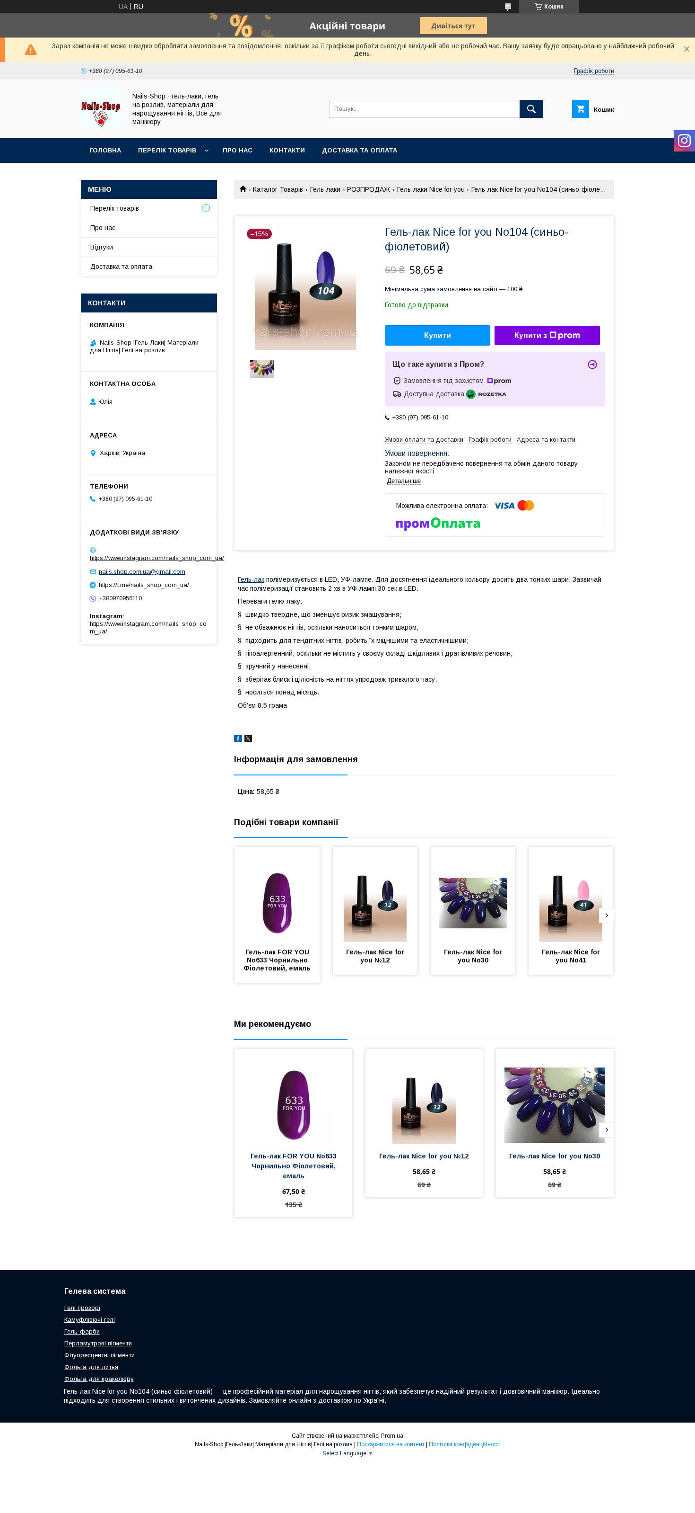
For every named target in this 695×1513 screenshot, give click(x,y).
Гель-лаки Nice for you (431, 189)
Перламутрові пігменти (98, 1343)
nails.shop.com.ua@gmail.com (142, 571)
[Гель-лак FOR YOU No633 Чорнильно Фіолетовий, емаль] (277, 894)
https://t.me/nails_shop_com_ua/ (144, 584)
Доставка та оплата (359, 150)
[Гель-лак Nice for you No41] (571, 894)
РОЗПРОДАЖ (368, 189)
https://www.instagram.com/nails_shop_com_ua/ (157, 557)
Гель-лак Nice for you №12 (376, 956)
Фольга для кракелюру (99, 1378)
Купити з (530, 335)
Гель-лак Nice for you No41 (572, 956)
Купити (437, 335)
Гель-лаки (325, 189)
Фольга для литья (91, 1367)
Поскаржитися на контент (391, 1444)
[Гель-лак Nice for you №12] (375, 894)
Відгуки (101, 247)
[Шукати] (531, 109)
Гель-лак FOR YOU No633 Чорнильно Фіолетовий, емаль (277, 960)
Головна (105, 150)
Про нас (237, 150)
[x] (248, 740)
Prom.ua (392, 1436)
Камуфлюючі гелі (89, 1319)
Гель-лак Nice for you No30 (474, 956)
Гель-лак (251, 579)
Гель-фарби (82, 1331)
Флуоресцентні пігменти (99, 1355)
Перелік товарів (114, 208)
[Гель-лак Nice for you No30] (473, 894)
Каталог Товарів (278, 189)
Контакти (287, 150)
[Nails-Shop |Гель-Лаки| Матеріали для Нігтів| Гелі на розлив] (101, 126)
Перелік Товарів (167, 150)
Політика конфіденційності (465, 1444)
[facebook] (238, 740)
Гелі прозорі (82, 1307)
